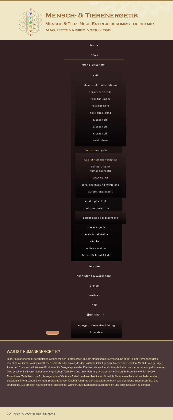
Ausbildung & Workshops (94, 276)
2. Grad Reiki (100, 126)
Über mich (93, 314)
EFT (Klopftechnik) (96, 201)
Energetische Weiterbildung (96, 325)
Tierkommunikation (96, 208)
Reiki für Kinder (101, 98)
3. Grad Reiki (100, 133)
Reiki (96, 75)
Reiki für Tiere (100, 105)
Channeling (100, 177)
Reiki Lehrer (100, 140)
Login (94, 305)
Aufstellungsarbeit (100, 191)
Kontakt (94, 295)
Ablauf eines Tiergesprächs (100, 217)
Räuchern (96, 241)
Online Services (96, 248)
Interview (96, 332)
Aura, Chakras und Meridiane (100, 184)
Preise (94, 285)
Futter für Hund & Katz (96, 255)
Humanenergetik (96, 150)
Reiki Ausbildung (100, 112)
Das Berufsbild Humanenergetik (101, 168)
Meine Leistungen (93, 64)
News (94, 55)
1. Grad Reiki (100, 119)
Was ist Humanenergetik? (100, 159)
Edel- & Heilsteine (96, 234)
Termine (94, 266)
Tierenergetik (96, 227)
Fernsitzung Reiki (100, 91)
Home (94, 45)
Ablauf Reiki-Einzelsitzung (101, 84)
